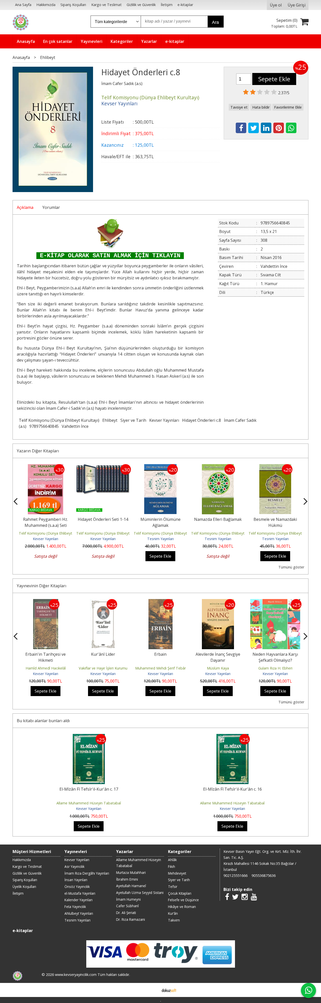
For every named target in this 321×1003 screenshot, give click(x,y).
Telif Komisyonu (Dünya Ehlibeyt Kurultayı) (59, 420)
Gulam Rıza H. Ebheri (275, 668)
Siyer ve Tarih (133, 420)
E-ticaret (152, 990)
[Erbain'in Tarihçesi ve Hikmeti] (45, 602)
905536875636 (264, 875)
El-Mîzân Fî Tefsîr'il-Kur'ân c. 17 (88, 789)
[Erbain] (160, 602)
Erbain (160, 654)
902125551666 (235, 875)
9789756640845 (44, 426)
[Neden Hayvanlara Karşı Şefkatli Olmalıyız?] (275, 602)
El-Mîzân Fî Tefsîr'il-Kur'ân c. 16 (232, 789)
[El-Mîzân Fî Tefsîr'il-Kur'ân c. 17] (89, 737)
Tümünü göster (291, 567)
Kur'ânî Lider (103, 654)
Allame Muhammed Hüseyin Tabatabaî (88, 803)
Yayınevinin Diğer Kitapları (41, 586)
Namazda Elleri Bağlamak (218, 519)
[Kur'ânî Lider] (103, 602)
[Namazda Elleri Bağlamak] (218, 467)
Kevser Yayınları (164, 420)
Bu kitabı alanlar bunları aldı (43, 720)
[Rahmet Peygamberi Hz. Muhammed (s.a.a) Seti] (45, 467)
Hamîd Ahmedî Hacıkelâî (46, 668)
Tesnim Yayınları (160, 538)
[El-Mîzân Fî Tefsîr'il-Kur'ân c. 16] (232, 737)
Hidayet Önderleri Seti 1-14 (103, 519)
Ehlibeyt (109, 420)
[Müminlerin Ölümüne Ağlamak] (160, 467)
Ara (215, 22)
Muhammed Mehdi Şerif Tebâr (160, 668)
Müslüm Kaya (218, 668)
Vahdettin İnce (75, 426)
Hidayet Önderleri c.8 (201, 420)
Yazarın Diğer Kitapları (38, 451)
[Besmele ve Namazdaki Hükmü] (275, 467)
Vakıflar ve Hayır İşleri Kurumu (103, 668)
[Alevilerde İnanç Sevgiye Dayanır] (218, 602)
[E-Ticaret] (169, 990)
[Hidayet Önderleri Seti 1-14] (103, 467)
